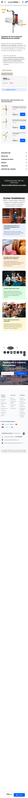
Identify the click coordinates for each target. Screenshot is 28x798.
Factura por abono (13, 405)
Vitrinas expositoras (22, 405)
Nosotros (3, 410)
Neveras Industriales (22, 402)
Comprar (20, 794)
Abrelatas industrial (7, 73)
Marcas (3, 415)
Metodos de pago (4, 403)
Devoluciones (4, 408)
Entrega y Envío (3, 400)
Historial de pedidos (13, 402)
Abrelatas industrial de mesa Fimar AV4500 (18, 133)
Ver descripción (8, 70)
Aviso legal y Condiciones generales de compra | (12, 451)
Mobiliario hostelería (22, 416)
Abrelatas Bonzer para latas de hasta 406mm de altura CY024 (19, 107)
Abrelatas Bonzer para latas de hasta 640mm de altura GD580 (19, 120)
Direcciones (13, 408)
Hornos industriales (22, 399)
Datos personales (13, 399)
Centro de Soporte (3, 413)
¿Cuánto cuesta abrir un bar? (11, 288)
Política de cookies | (21, 450)
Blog (25, 451)
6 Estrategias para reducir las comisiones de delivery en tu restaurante (11, 227)
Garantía (3, 406)
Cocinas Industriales (22, 412)
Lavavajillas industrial (22, 409)
